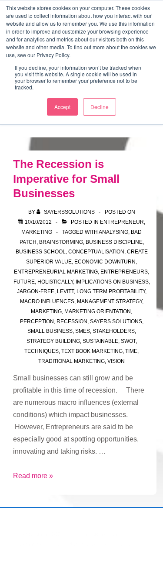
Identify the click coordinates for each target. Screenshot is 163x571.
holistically (55, 282)
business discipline (114, 242)
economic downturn (105, 262)
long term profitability (111, 291)
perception (37, 321)
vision (116, 361)
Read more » (33, 475)
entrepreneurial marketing (56, 272)
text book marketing (92, 351)
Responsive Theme (105, 543)
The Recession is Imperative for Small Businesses (66, 178)
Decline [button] (99, 106)
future (24, 282)
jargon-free (35, 291)
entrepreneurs (124, 272)
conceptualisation (96, 252)
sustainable (100, 341)
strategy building (53, 341)
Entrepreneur (122, 222)
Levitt (65, 291)
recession (72, 321)
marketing (46, 311)
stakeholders (114, 331)
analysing (113, 232)
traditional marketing (71, 361)
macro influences (47, 301)
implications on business (112, 282)
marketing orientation (97, 311)
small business (50, 331)
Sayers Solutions (116, 321)
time (131, 351)
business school (41, 252)
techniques (41, 351)
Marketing (36, 232)
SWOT (128, 341)
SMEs (82, 331)
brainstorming (61, 242)
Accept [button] (62, 106)
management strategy (109, 301)
